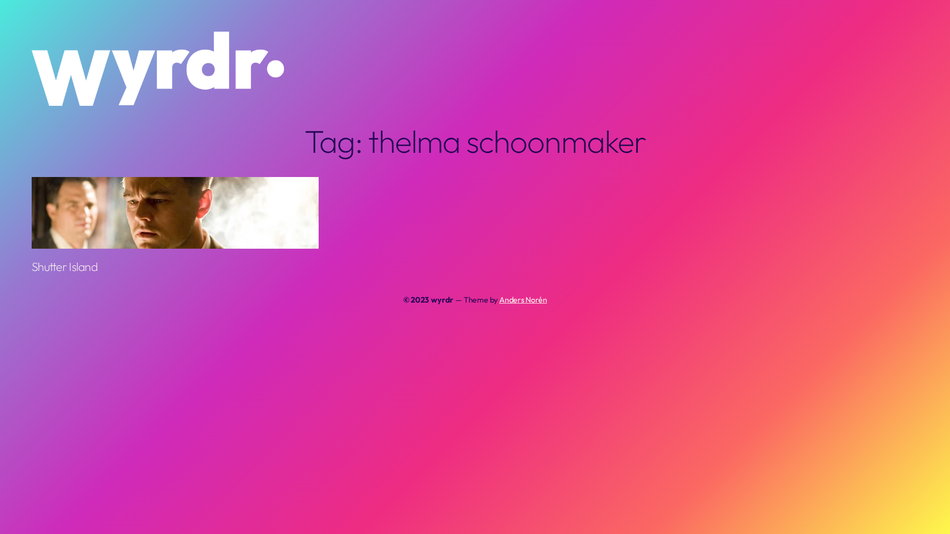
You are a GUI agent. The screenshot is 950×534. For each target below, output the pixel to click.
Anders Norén (523, 300)
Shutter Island (64, 266)
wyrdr (442, 300)
